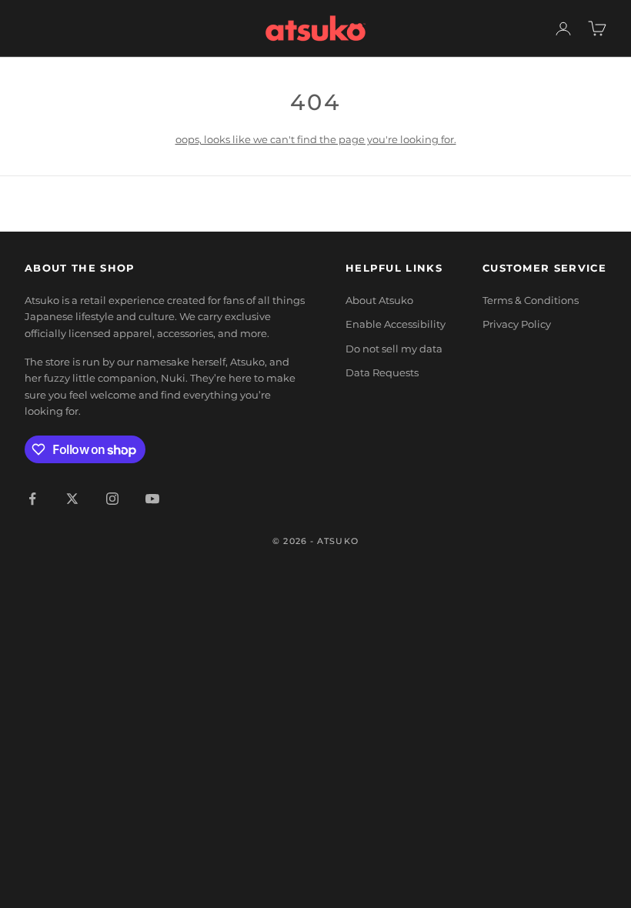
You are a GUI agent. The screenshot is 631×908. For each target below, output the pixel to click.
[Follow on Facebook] (32, 498)
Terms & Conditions (530, 300)
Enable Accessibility (396, 324)
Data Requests (382, 372)
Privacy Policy (516, 324)
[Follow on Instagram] (112, 498)
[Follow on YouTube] (152, 498)
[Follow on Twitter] (72, 498)
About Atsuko (379, 300)
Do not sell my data (394, 348)
